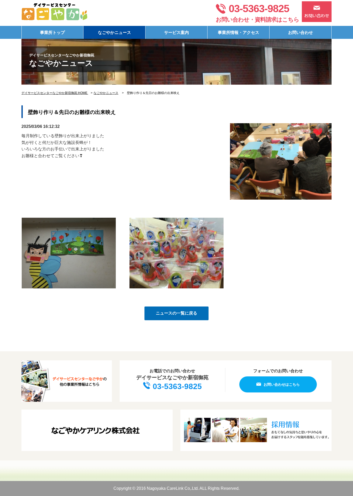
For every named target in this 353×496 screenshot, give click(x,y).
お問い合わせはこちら (282, 384)
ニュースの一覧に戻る (176, 313)
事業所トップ (52, 32)
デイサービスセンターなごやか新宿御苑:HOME (54, 93)
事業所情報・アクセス (238, 32)
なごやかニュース (114, 32)
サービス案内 (176, 32)
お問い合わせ (300, 32)
